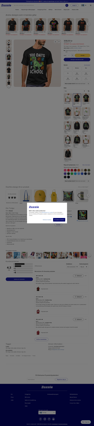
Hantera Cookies (47, 219)
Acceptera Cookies (59, 219)
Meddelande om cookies (47, 212)
